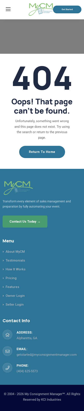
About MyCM (15, 252)
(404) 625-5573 (27, 371)
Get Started (67, 9)
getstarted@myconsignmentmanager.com (47, 355)
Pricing (11, 278)
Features (12, 287)
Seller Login (15, 304)
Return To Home (42, 152)
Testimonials (15, 260)
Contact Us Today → (24, 221)
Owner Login (15, 296)
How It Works (15, 269)
